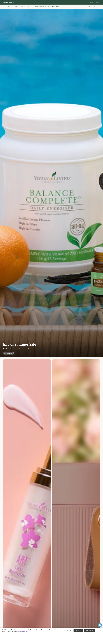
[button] (100, 625)
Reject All (78, 630)
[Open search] (90, 6)
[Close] (100, 630)
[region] (51, 630)
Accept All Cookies (89, 630)
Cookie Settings (67, 630)
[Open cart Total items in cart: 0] (98, 6)
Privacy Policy (24, 631)
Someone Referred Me (95, 2)
